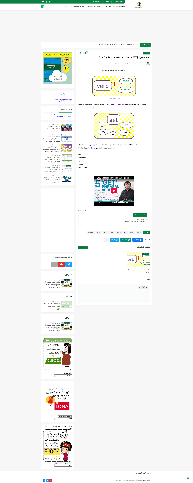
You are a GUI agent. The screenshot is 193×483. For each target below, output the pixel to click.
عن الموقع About (107, 1)
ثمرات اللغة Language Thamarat (126, 480)
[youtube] (43, 1)
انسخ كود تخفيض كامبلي (65, 416)
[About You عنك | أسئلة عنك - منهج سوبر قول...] (66, 304)
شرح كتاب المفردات (142, 473)
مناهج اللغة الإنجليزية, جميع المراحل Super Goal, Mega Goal (52, 285)
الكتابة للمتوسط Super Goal (63, 115)
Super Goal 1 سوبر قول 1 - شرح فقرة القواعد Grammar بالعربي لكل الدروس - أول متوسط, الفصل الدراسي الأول (51, 139)
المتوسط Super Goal (111, 6)
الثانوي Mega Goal (94, 6)
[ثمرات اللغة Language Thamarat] (139, 4)
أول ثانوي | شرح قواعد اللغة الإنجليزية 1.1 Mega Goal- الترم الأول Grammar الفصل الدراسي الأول (51, 180)
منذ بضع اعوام (140, 219)
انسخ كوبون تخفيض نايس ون (63, 463)
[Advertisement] (96, 26)
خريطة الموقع (118, 1)
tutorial (105, 232)
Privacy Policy (96, 1)
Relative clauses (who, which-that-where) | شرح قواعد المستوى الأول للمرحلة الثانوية (52, 160)
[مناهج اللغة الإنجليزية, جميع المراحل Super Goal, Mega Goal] (66, 283)
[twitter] (50, 1)
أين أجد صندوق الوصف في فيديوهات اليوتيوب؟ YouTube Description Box (52, 170)
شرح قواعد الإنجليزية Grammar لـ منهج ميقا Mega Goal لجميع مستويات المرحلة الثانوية (52, 129)
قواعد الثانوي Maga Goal (64, 101)
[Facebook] (54, 264)
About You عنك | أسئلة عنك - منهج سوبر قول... (52, 306)
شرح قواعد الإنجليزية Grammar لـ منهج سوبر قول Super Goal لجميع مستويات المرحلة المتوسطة (51, 149)
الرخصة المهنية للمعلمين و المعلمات (72, 6)
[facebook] (46, 1)
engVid (125, 232)
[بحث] (42, 6)
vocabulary (91, 232)
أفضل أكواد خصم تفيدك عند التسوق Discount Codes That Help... (117, 44)
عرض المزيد (83, 247)
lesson (111, 232)
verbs (98, 232)
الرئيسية (122, 6)
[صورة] (66, 127)
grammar (118, 232)
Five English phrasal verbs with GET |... (134, 221)
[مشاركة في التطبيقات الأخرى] (106, 240)
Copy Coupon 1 (68, 373)
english (132, 232)
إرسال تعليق (143, 287)
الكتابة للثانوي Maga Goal (64, 117)
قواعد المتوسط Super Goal (63, 99)
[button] (137, 240)
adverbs (146, 53)
